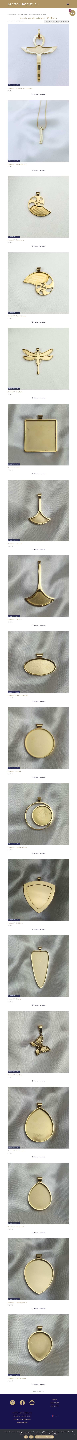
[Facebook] (22, 1405)
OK (26, 1437)
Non (31, 1437)
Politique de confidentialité (44, 1437)
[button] (38, 94)
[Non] (74, 1435)
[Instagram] (12, 1405)
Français (56, 1416)
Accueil (10, 14)
